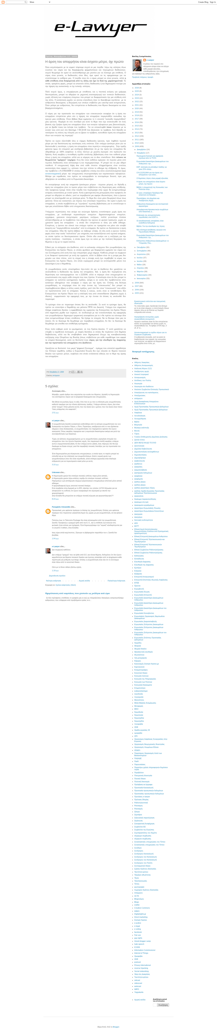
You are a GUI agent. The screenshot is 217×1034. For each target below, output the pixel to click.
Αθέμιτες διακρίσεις (142, 362)
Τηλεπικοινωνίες (140, 881)
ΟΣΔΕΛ (137, 750)
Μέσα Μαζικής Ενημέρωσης (145, 703)
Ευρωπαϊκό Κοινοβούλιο (144, 613)
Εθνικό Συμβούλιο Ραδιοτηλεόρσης (148, 553)
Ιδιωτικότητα (139, 655)
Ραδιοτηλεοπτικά (141, 803)
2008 (137, 283)
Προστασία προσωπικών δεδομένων (148, 791)
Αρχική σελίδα (84, 581)
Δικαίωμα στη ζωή (141, 502)
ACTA (136, 896)
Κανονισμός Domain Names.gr (146, 664)
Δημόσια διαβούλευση (143, 449)
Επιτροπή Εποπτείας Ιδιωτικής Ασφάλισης (151, 580)
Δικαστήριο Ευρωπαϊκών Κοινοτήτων (149, 511)
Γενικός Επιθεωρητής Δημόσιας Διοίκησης (151, 437)
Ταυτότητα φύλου (141, 872)
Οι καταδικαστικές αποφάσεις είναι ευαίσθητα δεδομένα (150, 222)
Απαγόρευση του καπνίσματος (146, 393)
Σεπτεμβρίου (142, 251)
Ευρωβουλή (139, 589)
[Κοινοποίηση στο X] (75, 371)
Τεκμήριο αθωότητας (142, 875)
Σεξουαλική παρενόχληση (144, 818)
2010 (137, 143)
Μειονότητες (139, 700)
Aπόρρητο (138, 893)
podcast (137, 962)
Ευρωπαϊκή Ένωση (142, 592)
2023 (137, 98)
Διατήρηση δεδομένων (143, 473)
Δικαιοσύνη (138, 496)
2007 (137, 286)
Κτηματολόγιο (139, 688)
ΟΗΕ (136, 727)
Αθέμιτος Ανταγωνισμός (143, 365)
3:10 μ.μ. (55, 465)
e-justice (137, 923)
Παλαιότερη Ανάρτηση (116, 581)
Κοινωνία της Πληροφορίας (145, 679)
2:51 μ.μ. (55, 413)
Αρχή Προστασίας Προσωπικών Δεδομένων (151, 407)
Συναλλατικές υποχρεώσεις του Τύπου (149, 845)
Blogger (116, 1027)
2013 (137, 133)
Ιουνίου (140, 261)
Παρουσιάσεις (139, 764)
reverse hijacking (141, 968)
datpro (137, 911)
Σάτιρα (137, 812)
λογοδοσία (138, 694)
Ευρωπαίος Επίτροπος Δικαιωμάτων (148, 624)
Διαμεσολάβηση (140, 470)
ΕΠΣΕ (136, 583)
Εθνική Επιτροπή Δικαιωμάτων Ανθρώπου (151, 536)
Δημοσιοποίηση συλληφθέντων (146, 452)
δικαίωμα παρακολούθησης (145, 499)
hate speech (139, 944)
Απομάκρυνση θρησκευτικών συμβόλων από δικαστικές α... (152, 211)
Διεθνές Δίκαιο (140, 485)
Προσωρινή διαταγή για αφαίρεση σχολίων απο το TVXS (150, 157)
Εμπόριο (137, 568)
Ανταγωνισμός (140, 377)
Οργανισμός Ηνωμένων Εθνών (146, 747)
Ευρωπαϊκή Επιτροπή (143, 595)
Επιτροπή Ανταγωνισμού (144, 577)
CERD (137, 905)
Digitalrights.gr (140, 914)
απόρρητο (56, 375)
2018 (137, 115)
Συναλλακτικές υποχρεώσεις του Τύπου (149, 842)
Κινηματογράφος (141, 670)
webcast (137, 986)
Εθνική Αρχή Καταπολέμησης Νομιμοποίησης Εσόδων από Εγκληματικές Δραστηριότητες (151, 531)
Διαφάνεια (138, 476)
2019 (137, 112)
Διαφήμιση (138, 479)
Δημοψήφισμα (140, 458)
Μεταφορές (138, 706)
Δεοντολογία (139, 446)
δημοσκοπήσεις (140, 455)
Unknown (56, 472)
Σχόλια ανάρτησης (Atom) (66, 585)
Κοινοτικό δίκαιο (140, 673)
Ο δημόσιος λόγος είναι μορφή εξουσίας (152, 178)
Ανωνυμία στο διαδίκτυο (144, 386)
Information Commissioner (144, 950)
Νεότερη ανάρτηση (53, 581)
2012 (137, 136)
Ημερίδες (138, 643)
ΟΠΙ (135, 736)
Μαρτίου (140, 272)
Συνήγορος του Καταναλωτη (145, 857)
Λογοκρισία (138, 697)
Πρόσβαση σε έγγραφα (143, 785)
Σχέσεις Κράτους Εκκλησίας (145, 869)
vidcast (137, 980)
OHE (136, 959)
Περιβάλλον (139, 773)
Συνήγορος (138, 851)
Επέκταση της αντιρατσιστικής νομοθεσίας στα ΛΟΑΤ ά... (148, 216)
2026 (137, 88)
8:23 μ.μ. (55, 499)
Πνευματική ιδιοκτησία (143, 776)
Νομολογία (138, 715)
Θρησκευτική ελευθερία (143, 652)
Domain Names (140, 920)
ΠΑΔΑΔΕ (138, 758)
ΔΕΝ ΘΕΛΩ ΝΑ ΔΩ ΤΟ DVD (145, 443)
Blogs (136, 902)
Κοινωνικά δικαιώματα (143, 685)
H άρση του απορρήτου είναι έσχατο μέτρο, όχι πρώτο (151, 183)
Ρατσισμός (138, 809)
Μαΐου (139, 265)
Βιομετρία (138, 425)
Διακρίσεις (138, 467)
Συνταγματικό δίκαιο (142, 866)
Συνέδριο (138, 848)
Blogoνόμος (139, 899)
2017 (137, 119)
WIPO (136, 989)
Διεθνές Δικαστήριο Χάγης (144, 488)
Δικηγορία (138, 514)
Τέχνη (136, 878)
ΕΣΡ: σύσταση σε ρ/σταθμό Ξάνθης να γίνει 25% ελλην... (152, 168)
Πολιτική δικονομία (141, 782)
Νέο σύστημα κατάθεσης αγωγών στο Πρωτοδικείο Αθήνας (151, 231)
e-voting (137, 929)
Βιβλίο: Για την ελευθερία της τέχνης (151, 226)
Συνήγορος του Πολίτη (143, 863)
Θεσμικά (137, 646)
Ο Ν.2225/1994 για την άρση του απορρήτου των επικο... (150, 174)
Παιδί (136, 761)
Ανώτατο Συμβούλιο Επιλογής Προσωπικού (151, 389)
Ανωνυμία (138, 384)
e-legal (137, 926)
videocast (138, 983)
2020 (137, 108)
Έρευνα (137, 586)
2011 (137, 140)
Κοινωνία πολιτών (141, 676)
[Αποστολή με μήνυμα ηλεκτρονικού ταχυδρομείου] (70, 371)
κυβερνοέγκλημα (140, 691)
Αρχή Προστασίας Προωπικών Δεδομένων (151, 410)
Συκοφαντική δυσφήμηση (144, 824)
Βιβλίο (136, 422)
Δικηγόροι (138, 517)
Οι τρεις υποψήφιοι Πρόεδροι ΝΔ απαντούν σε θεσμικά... (150, 194)
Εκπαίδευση (139, 559)
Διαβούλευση (139, 461)
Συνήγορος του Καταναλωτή (145, 860)
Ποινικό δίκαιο (140, 779)
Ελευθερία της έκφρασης (144, 565)
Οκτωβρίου (141, 247)
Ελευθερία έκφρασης (142, 562)
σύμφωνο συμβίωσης (142, 839)
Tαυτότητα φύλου (141, 977)
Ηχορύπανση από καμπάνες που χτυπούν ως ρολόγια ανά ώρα (77, 593)
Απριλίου (141, 268)
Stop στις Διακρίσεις (142, 974)
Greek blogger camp (142, 941)
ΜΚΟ (136, 709)
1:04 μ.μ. (55, 539)
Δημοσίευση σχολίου (57, 576)
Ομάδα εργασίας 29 (142, 730)
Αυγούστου (141, 254)
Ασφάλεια (138, 413)
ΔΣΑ (136, 523)
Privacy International (142, 965)
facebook (138, 932)
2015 (137, 126)
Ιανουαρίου (141, 278)
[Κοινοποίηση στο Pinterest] (81, 371)
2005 (137, 293)
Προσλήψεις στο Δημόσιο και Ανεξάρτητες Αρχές (148, 199)
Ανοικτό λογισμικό (141, 374)
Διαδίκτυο (138, 464)
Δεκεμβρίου (141, 149)
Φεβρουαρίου (142, 275)
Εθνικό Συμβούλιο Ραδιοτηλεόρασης (148, 550)
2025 (137, 91)
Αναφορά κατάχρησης (143, 351)
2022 (137, 102)
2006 (137, 290)
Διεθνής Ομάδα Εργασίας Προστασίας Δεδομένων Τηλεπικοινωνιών (149, 492)
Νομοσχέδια (139, 718)
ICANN (137, 947)
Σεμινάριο (138, 815)
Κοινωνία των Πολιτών (143, 682)
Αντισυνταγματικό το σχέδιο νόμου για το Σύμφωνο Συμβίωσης (150, 333)
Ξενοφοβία (138, 724)
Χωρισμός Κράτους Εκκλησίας (146, 890)
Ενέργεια (137, 571)
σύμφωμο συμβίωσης (142, 836)
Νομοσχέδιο (139, 721)
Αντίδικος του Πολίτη (142, 380)
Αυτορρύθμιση (140, 419)
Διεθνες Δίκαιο (140, 482)
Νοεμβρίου (141, 153)
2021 (137, 105)
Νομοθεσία (138, 712)
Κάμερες (137, 661)
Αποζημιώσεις (139, 396)
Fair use (137, 935)
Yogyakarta (138, 992)
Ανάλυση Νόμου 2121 (143, 368)
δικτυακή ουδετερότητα (143, 520)
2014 (137, 129)
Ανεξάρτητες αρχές (141, 371)
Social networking (141, 971)
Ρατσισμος (138, 806)
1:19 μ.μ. (55, 571)
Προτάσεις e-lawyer (142, 797)
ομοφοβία (138, 733)
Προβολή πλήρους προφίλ (142, 77)
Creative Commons (142, 908)
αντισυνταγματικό (52, 174)
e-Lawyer (56, 421)
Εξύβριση (138, 574)
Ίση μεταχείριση (140, 658)
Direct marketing (140, 917)
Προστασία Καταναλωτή (143, 788)
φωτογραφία (139, 887)
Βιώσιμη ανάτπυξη (141, 428)
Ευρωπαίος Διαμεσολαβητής (145, 621)
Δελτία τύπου (139, 440)
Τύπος (136, 884)
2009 (137, 146)
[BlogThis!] (73, 371)
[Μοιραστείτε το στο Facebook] (78, 371)
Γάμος (136, 434)
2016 (137, 122)
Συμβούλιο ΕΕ (140, 827)
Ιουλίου (140, 258)
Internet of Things (141, 953)
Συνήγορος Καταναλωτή (144, 854)
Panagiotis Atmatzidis (61, 507)
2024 (137, 95)
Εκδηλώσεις (139, 556)
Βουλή (137, 431)
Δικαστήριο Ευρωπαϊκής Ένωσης (147, 508)
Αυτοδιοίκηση (139, 416)
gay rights (138, 938)
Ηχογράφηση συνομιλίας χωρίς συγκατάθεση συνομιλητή (146, 318)
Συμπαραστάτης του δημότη (145, 833)
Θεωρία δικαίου (140, 649)
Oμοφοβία (138, 956)
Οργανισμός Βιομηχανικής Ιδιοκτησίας (149, 744)
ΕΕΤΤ (136, 526)
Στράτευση (138, 821)
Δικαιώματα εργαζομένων (144, 505)
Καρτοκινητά (139, 667)
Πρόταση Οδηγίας (141, 800)
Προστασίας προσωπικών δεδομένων (149, 794)
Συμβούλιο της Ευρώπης (144, 830)
